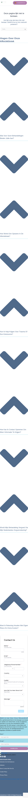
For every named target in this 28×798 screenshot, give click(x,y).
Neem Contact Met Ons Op (7, 768)
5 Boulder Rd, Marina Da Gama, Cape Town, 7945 (13, 779)
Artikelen (2, 765)
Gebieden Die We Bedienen (7, 762)
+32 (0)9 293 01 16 (21, 2)
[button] (14, 92)
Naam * (2, 734)
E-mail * (2, 741)
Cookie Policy (3, 771)
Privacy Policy (3, 775)
